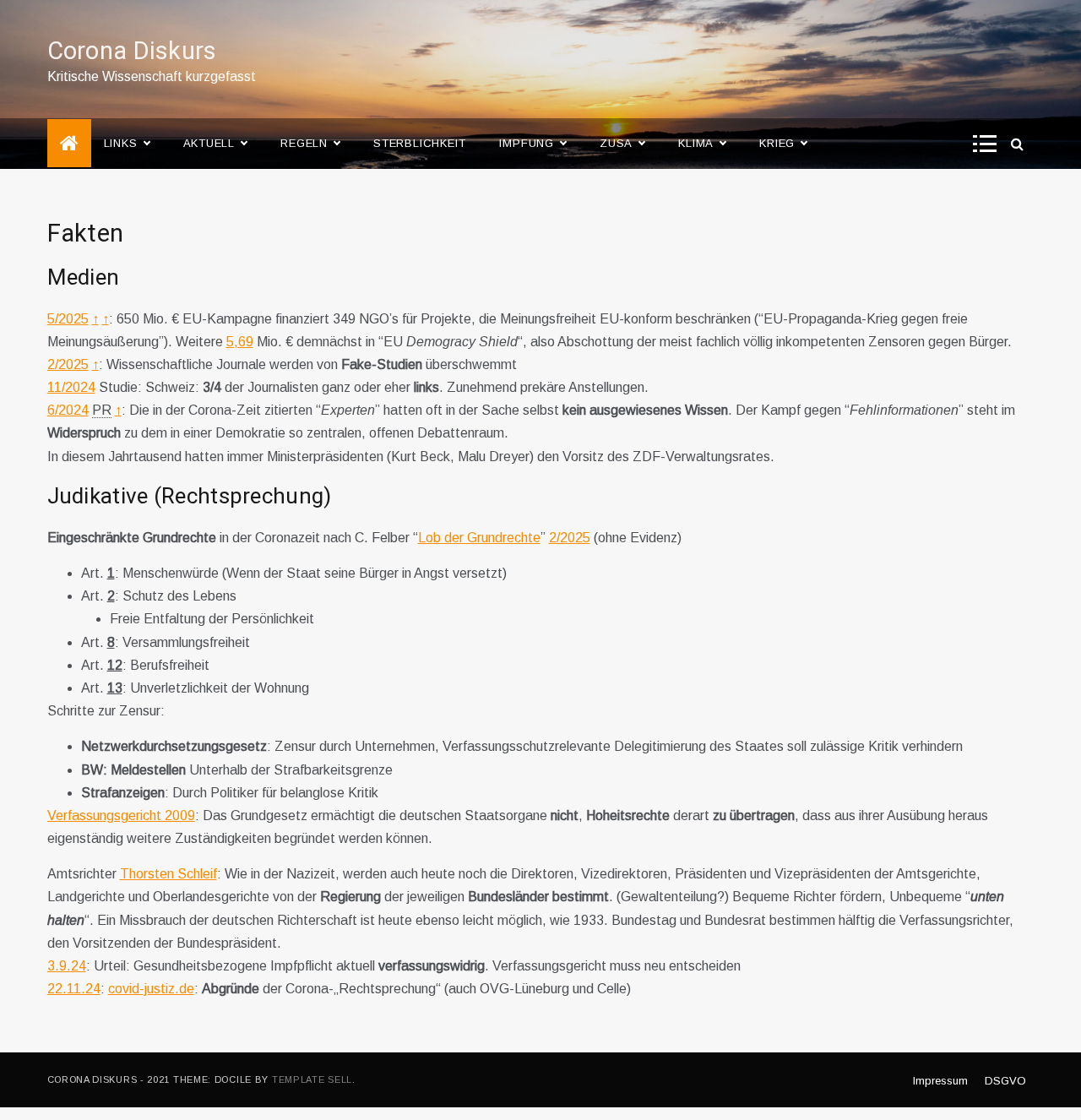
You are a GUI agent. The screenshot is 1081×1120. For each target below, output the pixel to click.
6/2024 (68, 410)
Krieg (777, 143)
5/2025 (68, 319)
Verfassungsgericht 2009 (121, 815)
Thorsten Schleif (168, 874)
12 (114, 665)
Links (121, 143)
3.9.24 (66, 966)
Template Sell (312, 1079)
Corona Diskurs (132, 51)
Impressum (940, 1080)
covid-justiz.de (151, 988)
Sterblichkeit (419, 143)
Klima (696, 143)
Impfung (526, 143)
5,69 (239, 341)
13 (114, 688)
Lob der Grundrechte (479, 537)
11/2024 (71, 387)
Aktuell (209, 143)
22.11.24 (73, 988)
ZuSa (616, 143)
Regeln (304, 143)
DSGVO (1005, 1080)
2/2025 (68, 364)
